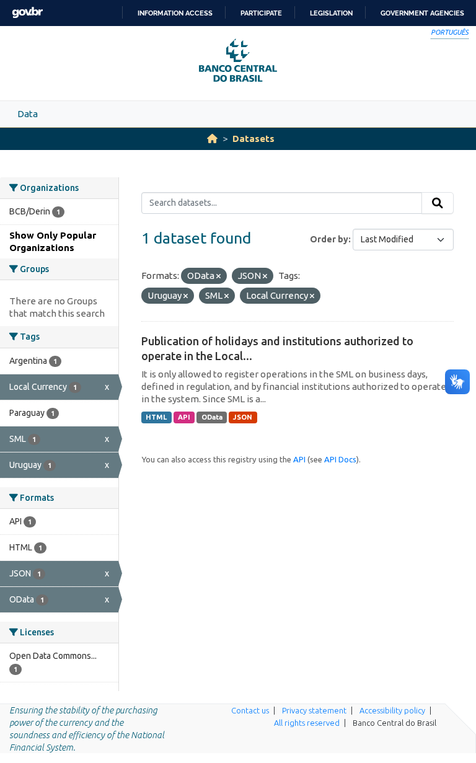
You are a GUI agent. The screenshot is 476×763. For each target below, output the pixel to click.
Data (27, 113)
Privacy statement (314, 710)
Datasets (253, 138)
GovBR (27, 13)
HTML (156, 417)
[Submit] (437, 203)
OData (212, 417)
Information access (175, 13)
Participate (261, 13)
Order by (329, 239)
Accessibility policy (392, 710)
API (184, 417)
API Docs (340, 459)
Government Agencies (422, 13)
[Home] (212, 138)
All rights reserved (307, 722)
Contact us (250, 710)
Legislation (331, 13)
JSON (242, 417)
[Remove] (218, 276)
